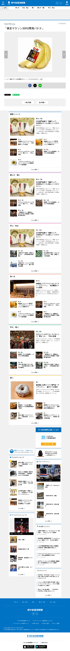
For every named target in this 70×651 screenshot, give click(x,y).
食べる (17, 8)
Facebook (57, 3)
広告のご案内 (46, 623)
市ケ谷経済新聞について (24, 620)
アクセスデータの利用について (22, 623)
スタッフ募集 (56, 623)
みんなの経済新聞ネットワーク (35, 636)
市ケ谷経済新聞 (16, 3)
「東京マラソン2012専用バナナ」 (17, 79)
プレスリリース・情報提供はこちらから (43, 620)
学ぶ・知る (51, 8)
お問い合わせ (36, 623)
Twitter (60, 3)
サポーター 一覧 (48, 444)
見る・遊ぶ (25, 8)
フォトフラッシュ (9, 24)
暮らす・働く (41, 8)
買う (33, 8)
